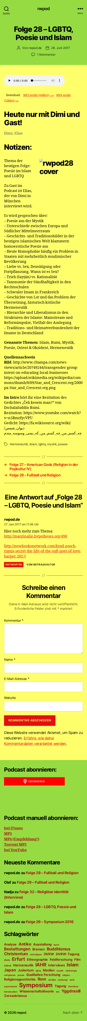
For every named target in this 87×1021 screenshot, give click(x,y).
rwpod (43, 8)
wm (57, 991)
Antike (25, 944)
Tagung (60, 986)
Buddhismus (58, 949)
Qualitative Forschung (43, 975)
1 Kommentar (46, 54)
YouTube (18, 850)
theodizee (73, 986)
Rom (42, 979)
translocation (11, 991)
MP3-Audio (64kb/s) (38, 95)
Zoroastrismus (15, 996)
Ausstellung (42, 944)
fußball (7, 965)
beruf (56, 945)
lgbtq (42, 444)
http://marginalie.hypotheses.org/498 (35, 536)
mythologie (71, 970)
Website (10, 698)
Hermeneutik (19, 444)
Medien (48, 970)
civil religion (36, 954)
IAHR (40, 965)
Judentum (26, 970)
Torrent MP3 (15, 844)
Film (77, 959)
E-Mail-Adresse (16, 679)
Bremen (38, 949)
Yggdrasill (71, 991)
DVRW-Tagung (67, 954)
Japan (10, 970)
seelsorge (63, 980)
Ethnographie (37, 959)
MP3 (8, 833)
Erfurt (18, 959)
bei (7, 850)
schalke (52, 980)
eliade (7, 960)
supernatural (10, 986)
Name (9, 660)
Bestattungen (17, 949)
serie (72, 980)
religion (66, 975)
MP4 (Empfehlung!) (21, 839)
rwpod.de (35, 48)
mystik (51, 444)
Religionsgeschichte (20, 979)
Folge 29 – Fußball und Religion (52, 873)
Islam (33, 444)
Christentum (16, 953)
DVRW (49, 954)
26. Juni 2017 (60, 48)
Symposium (36, 985)
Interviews (56, 965)
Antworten (13, 564)
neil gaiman (10, 975)
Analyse (10, 944)
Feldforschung (61, 959)
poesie (62, 444)
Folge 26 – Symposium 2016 (50, 922)
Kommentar (13, 620)
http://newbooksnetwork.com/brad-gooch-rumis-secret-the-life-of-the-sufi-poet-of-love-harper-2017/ (42, 551)
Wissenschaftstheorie (36, 991)
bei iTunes (13, 828)
